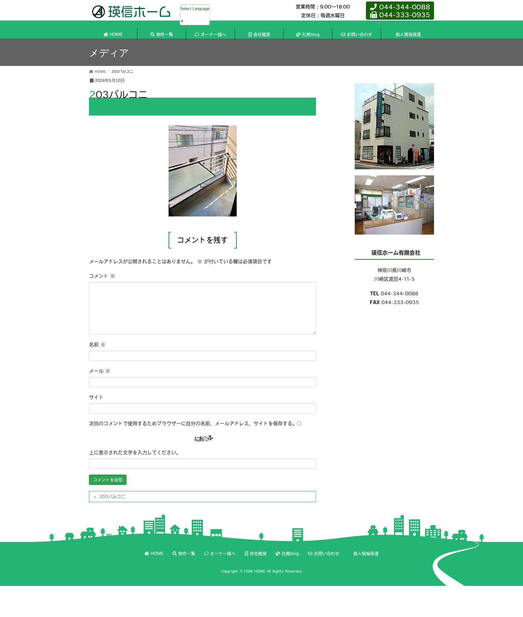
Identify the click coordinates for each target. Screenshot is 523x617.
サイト (96, 397)
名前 (97, 344)
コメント (102, 276)
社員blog (290, 553)
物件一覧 (186, 553)
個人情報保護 (366, 553)
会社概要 (258, 553)
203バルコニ (112, 497)
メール (99, 371)
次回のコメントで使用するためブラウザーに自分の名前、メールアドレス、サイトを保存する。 (193, 423)
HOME (157, 553)
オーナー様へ (222, 553)
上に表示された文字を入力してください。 (135, 452)
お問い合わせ (326, 553)
